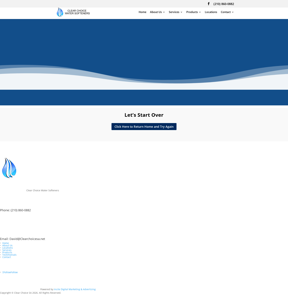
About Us (156, 12)
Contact (226, 12)
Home (142, 12)
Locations (211, 12)
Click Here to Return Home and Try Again (144, 127)
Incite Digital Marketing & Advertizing (75, 289)
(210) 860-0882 (224, 4)
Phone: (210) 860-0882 (15, 210)
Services (174, 12)
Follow (14, 272)
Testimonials (9, 254)
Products (192, 12)
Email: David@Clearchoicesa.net (22, 239)
